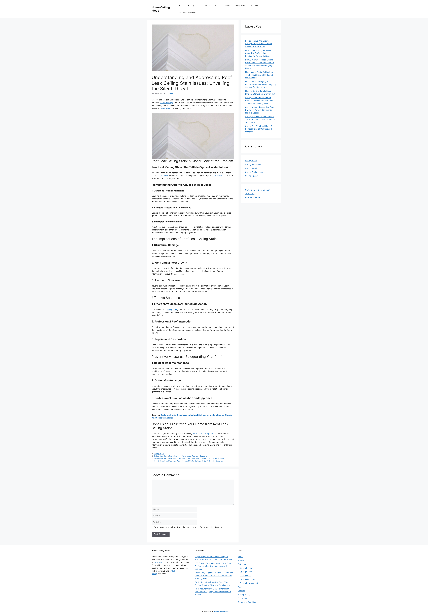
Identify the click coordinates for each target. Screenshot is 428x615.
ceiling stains (165, 108)
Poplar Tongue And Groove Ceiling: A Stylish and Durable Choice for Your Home (258, 44)
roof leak (164, 175)
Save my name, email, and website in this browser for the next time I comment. (189, 527)
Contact (227, 5)
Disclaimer (254, 5)
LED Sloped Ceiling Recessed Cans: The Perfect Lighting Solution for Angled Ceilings (258, 53)
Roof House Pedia (253, 197)
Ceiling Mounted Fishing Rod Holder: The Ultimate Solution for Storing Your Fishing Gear (260, 100)
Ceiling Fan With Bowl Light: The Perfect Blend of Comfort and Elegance (259, 129)
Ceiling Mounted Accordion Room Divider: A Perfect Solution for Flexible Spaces (260, 110)
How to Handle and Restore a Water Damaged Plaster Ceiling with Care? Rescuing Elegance (188, 461)
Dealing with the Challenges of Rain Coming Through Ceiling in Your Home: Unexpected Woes (189, 458)
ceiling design (160, 562)
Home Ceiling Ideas (221, 611)
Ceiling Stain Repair (161, 456)
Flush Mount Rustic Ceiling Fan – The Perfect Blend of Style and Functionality (259, 75)
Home (181, 5)
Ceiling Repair (159, 454)
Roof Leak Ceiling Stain (203, 433)
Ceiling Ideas (251, 161)
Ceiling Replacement (254, 172)
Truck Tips (249, 194)
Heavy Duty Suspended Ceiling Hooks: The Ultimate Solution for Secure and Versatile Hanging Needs (214, 576)
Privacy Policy (240, 5)
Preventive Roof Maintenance (180, 456)
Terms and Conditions (187, 12)
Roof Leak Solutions (199, 456)
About (217, 5)
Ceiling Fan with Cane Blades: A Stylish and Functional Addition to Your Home (260, 119)
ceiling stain (217, 175)
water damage (166, 103)
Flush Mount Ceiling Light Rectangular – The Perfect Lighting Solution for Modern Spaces (260, 84)
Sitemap (191, 5)
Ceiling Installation (253, 164)
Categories (203, 5)
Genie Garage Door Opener (257, 190)
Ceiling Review (251, 176)
